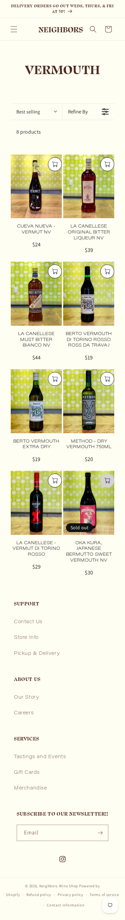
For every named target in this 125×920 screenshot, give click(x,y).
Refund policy (38, 894)
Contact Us (28, 622)
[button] (14, 29)
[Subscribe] (100, 833)
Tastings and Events (40, 757)
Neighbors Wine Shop (58, 885)
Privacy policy (70, 894)
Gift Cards (27, 772)
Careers (24, 713)
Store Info (26, 637)
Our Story (26, 697)
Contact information (65, 905)
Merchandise (30, 788)
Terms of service (104, 894)
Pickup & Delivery (37, 653)
